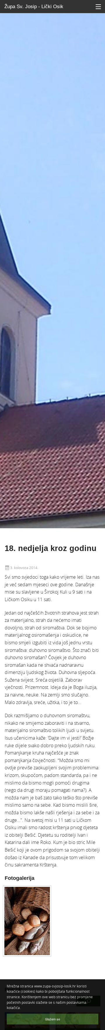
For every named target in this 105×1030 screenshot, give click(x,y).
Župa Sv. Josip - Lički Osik (33, 6)
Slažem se (52, 1019)
